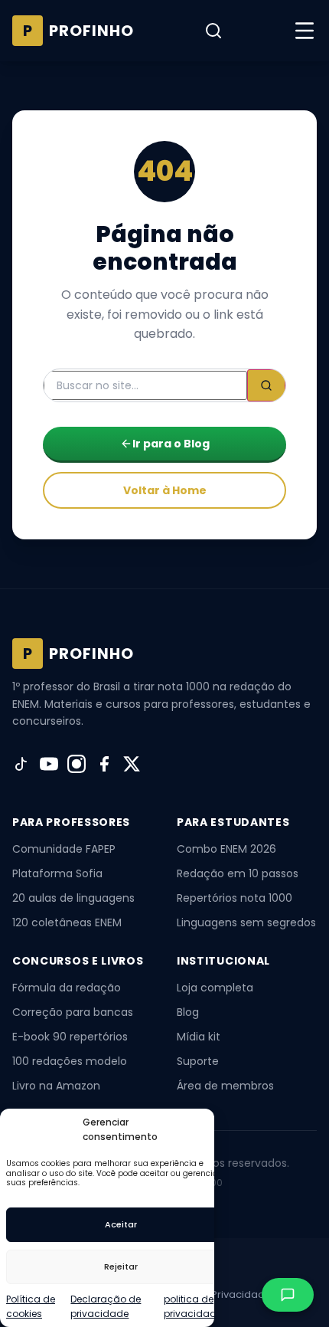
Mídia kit (198, 1036)
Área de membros (225, 1085)
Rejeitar (121, 1266)
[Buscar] (213, 30)
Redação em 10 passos (237, 873)
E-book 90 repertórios (70, 1036)
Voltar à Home (165, 490)
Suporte (198, 1061)
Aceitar (121, 1224)
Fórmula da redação (66, 987)
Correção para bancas (72, 1012)
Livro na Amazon (56, 1085)
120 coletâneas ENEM (67, 922)
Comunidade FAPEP (64, 849)
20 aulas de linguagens (73, 898)
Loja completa (215, 987)
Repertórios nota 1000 (234, 898)
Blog (188, 1012)
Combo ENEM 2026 (226, 849)
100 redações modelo (69, 1061)
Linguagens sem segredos (246, 922)
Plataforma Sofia (57, 873)
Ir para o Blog (171, 443)
